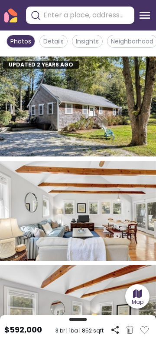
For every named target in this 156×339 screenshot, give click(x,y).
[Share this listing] (115, 330)
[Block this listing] (130, 330)
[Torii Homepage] (10, 15)
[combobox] (86, 15)
